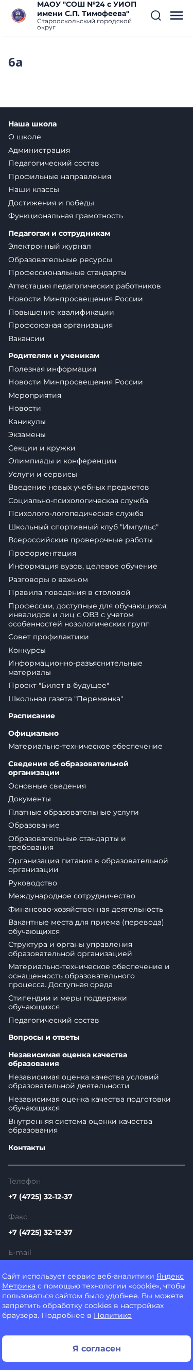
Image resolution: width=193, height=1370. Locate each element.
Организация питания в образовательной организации (88, 865)
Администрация (39, 150)
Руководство (32, 883)
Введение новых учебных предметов (78, 487)
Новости (24, 408)
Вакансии (26, 338)
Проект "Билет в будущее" (58, 685)
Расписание (31, 716)
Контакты (26, 1147)
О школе (24, 136)
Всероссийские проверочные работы (80, 539)
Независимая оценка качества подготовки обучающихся (89, 1103)
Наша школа (32, 124)
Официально (33, 733)
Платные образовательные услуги (73, 812)
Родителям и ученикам (53, 355)
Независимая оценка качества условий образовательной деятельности (83, 1081)
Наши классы (33, 189)
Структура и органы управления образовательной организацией (70, 949)
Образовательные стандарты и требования (67, 843)
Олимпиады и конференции (62, 460)
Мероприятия (34, 395)
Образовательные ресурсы (60, 259)
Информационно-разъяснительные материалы (75, 667)
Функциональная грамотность (65, 215)
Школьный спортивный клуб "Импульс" (83, 526)
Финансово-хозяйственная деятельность (85, 909)
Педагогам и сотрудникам (59, 233)
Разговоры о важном (48, 579)
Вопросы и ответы (44, 1037)
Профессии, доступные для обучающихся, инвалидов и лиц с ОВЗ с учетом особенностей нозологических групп (88, 614)
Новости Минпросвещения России (75, 298)
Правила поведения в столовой (69, 592)
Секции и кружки (42, 448)
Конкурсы (27, 650)
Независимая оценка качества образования (67, 1060)
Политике (113, 1315)
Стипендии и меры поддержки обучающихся (67, 1002)
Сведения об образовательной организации (68, 769)
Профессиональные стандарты (67, 272)
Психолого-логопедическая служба (76, 513)
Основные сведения (47, 786)
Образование (34, 825)
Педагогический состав (53, 163)
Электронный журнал (49, 246)
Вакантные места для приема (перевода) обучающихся (86, 926)
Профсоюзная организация (60, 325)
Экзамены (27, 434)
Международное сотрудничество (71, 895)
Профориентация (42, 553)
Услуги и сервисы (42, 474)
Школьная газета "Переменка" (65, 698)
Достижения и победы (51, 202)
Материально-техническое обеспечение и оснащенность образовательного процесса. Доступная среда (89, 975)
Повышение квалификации (61, 312)
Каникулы (27, 421)
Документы (29, 798)
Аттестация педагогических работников (84, 286)
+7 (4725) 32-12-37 (40, 1196)
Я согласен (97, 1348)
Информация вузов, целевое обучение (82, 566)
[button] (156, 15)
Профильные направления (59, 176)
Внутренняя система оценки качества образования (80, 1126)
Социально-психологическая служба (78, 500)
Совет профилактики (48, 636)
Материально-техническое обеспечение (85, 746)
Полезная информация (52, 369)
